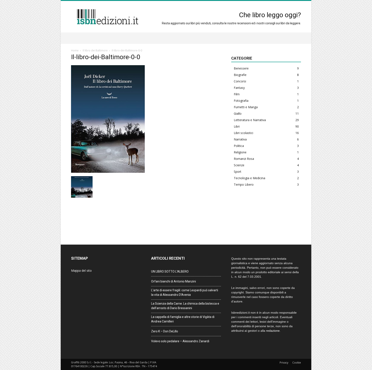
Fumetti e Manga (246, 107)
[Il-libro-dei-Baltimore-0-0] (108, 171)
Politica (239, 146)
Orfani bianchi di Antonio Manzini (173, 281)
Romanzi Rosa (244, 159)
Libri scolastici (243, 133)
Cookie (296, 362)
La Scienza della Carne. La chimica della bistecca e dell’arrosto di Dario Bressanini (185, 306)
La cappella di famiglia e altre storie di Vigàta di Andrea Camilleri (182, 319)
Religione (240, 152)
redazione (273, 330)
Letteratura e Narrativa (250, 120)
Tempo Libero (244, 184)
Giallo (238, 113)
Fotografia (241, 101)
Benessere (241, 68)
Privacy (284, 362)
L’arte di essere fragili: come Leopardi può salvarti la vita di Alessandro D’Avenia (184, 292)
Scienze (239, 165)
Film (237, 94)
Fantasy (239, 88)
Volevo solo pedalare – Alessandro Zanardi (180, 341)
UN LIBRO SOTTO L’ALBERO (170, 271)
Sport (237, 172)
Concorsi (240, 81)
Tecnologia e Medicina (249, 178)
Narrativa (240, 139)
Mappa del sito (81, 270)
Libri (237, 126)
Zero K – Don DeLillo (164, 331)
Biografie (240, 75)
